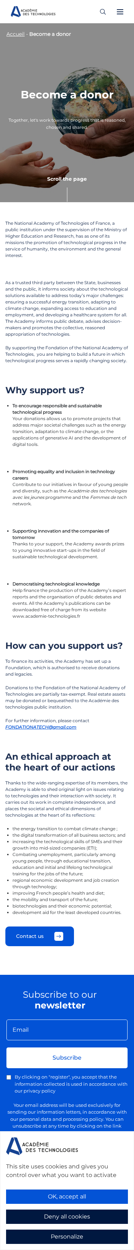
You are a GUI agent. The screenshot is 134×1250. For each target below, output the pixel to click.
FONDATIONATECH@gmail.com (40, 727)
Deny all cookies (67, 1216)
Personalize (67, 1236)
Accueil (15, 34)
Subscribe (67, 1057)
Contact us (30, 936)
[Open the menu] (120, 12)
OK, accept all (67, 1196)
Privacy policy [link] (21, 1245)
